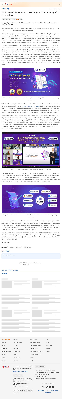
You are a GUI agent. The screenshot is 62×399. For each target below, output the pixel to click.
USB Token (18, 247)
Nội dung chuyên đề (35, 354)
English (31, 357)
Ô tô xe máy (17, 351)
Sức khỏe (16, 345)
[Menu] (2, 4)
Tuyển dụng (48, 392)
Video (47, 342)
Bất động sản (17, 357)
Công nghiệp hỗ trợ (35, 342)
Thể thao (4, 354)
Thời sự (3, 345)
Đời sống (16, 339)
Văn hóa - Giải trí (18, 342)
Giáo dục (4, 357)
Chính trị (4, 342)
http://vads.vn (42, 376)
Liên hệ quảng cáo (40, 366)
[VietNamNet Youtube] (47, 387)
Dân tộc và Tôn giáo (6, 351)
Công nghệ (5, 9)
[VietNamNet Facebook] (43, 387)
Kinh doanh (4, 348)
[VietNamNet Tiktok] (50, 387)
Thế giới (4, 360)
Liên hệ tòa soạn (18, 375)
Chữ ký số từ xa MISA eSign (31, 106)
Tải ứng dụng (41, 390)
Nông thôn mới (33, 348)
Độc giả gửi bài (54, 390)
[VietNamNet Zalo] (53, 387)
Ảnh (47, 339)
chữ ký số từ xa (27, 247)
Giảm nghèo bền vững (35, 345)
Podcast (48, 348)
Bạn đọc (16, 360)
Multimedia (49, 345)
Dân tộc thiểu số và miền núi (37, 351)
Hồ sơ (31, 360)
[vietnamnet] (8, 5)
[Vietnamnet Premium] (6, 340)
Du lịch (15, 354)
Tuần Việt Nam (33, 339)
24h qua (48, 351)
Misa (11, 247)
